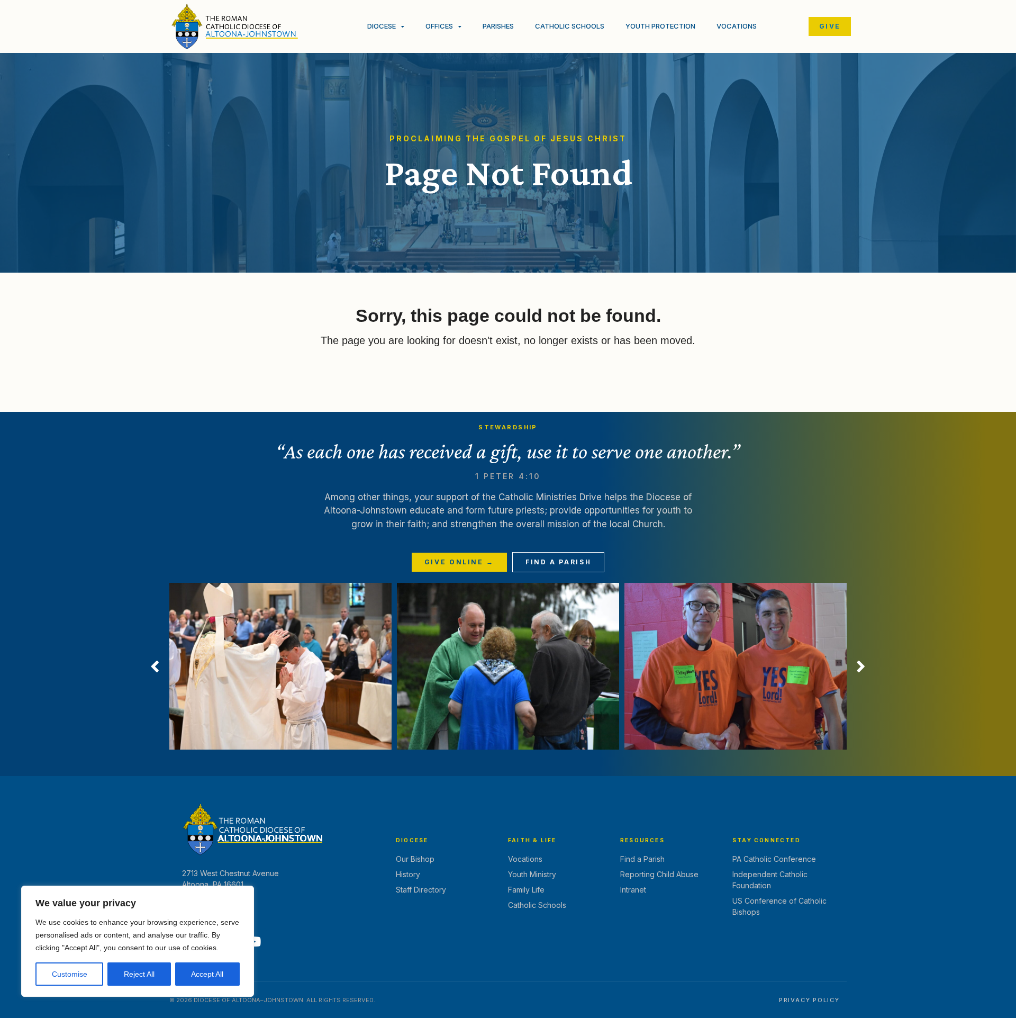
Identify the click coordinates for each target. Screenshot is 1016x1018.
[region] (137, 941)
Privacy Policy (809, 1000)
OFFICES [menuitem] (439, 26)
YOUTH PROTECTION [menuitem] (660, 26)
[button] (155, 666)
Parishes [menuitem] (498, 26)
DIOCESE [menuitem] (381, 26)
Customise (69, 974)
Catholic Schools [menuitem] (569, 26)
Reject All (139, 974)
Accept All (207, 974)
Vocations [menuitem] (736, 26)
